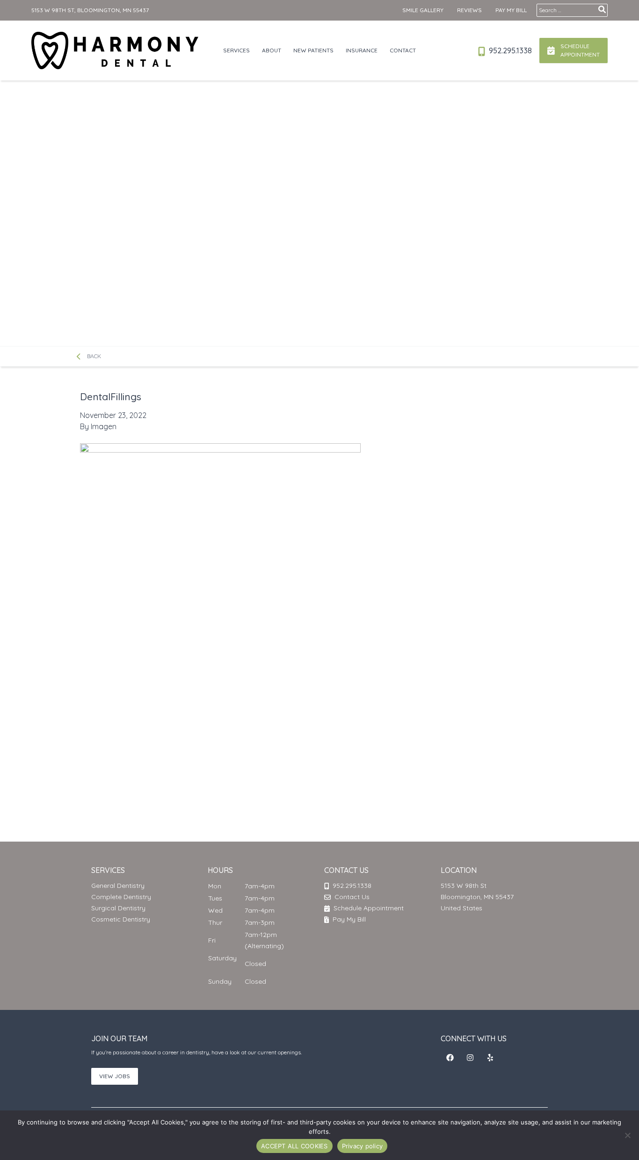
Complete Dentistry (121, 897)
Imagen (103, 426)
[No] (627, 1135)
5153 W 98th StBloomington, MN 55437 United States (477, 896)
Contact (403, 50)
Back (93, 356)
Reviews (469, 10)
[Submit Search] (602, 9)
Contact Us (352, 897)
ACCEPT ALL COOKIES (294, 1146)
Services (236, 50)
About (271, 50)
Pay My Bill (511, 10)
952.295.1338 (509, 50)
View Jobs (114, 1076)
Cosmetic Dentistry (120, 919)
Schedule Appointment (368, 908)
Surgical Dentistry (118, 908)
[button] (450, 1057)
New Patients (313, 50)
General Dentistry (118, 885)
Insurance (362, 50)
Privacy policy (362, 1146)
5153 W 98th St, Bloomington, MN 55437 (90, 10)
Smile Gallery (422, 10)
